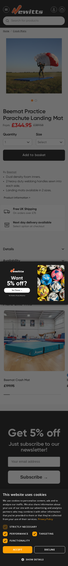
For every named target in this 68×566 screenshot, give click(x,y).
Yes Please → (17, 290)
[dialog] (34, 527)
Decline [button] (49, 549)
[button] (34, 559)
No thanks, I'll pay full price (17, 295)
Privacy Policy (45, 519)
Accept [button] (17, 549)
